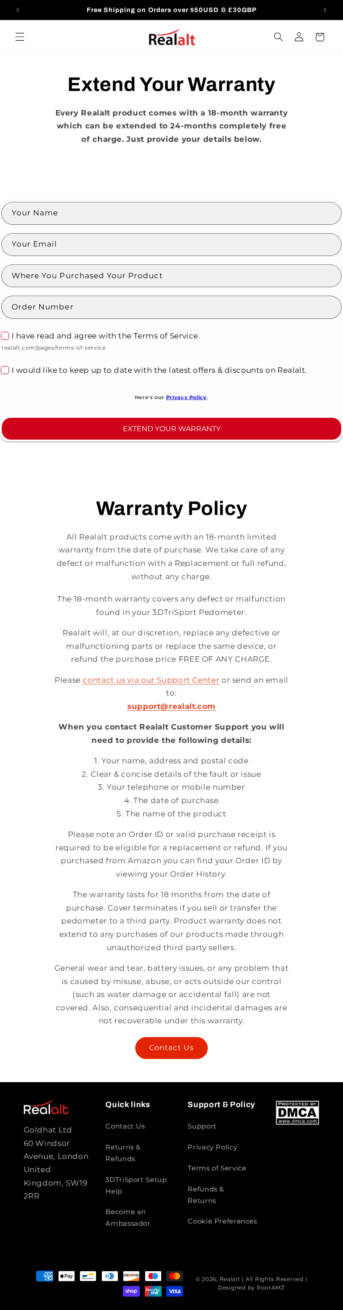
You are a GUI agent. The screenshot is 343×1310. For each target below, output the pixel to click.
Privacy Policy (186, 397)
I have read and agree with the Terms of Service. (106, 335)
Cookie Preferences (222, 1221)
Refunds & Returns (206, 1195)
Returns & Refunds (123, 1153)
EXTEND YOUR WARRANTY (172, 428)
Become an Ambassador (127, 1218)
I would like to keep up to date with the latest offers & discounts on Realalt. (159, 370)
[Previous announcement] (18, 10)
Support (202, 1126)
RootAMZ (271, 1288)
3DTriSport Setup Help (136, 1185)
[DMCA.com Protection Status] (297, 1122)
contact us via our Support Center (151, 680)
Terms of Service (217, 1168)
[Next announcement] (325, 10)
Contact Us (171, 1047)
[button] (19, 37)
